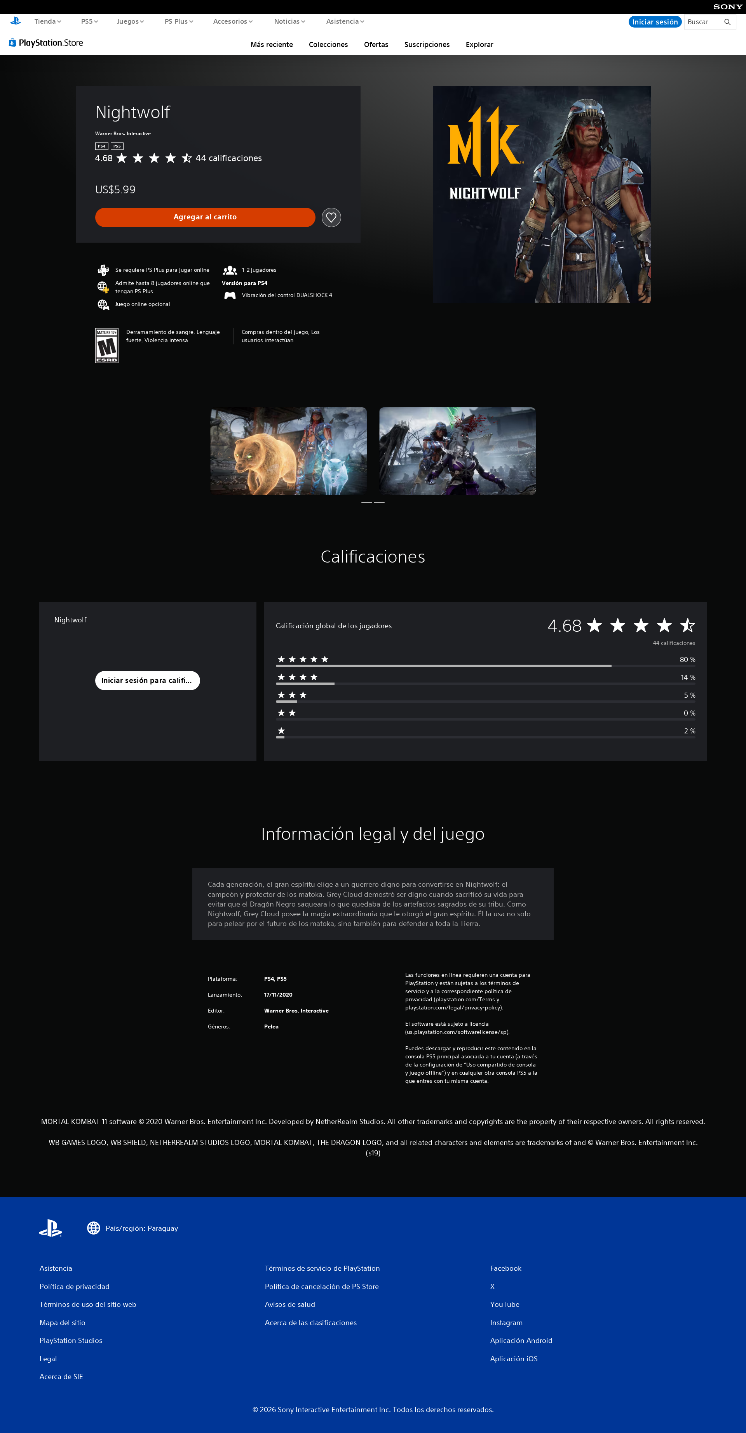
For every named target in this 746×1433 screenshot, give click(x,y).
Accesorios (230, 21)
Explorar (479, 44)
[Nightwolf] (288, 451)
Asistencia (342, 21)
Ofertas (376, 44)
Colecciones (328, 44)
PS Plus (176, 21)
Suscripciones (427, 44)
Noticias (287, 21)
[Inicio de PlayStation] (15, 22)
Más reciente (272, 44)
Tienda (45, 21)
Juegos (128, 21)
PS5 (87, 21)
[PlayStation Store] (48, 42)
